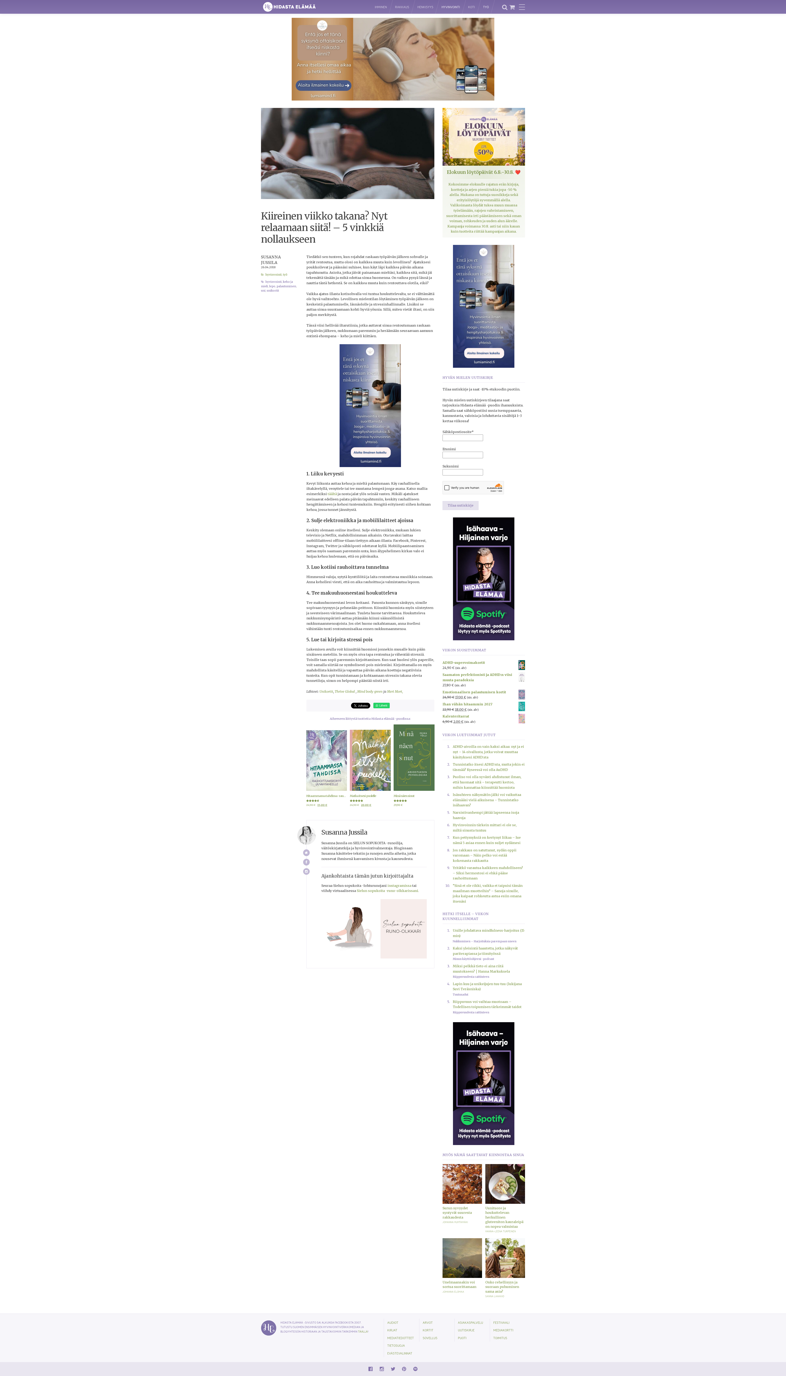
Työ (486, 7)
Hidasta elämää (313, 7)
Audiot (392, 1322)
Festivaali (501, 1322)
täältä (332, 494)
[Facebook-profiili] (306, 862)
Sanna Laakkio (494, 1296)
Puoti (462, 1338)
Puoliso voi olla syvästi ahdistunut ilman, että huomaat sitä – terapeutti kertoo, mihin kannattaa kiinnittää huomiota (487, 782)
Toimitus (500, 1338)
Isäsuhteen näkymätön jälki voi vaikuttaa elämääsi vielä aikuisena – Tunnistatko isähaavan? (487, 800)
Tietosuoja (396, 1345)
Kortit (428, 1330)
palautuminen (286, 286)
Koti (471, 7)
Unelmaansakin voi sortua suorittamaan (459, 1284)
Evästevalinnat (399, 1353)
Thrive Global (345, 691)
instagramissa (399, 886)
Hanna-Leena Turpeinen (500, 1231)
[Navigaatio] (522, 7)
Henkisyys (425, 7)
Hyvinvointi (451, 7)
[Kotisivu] (306, 852)
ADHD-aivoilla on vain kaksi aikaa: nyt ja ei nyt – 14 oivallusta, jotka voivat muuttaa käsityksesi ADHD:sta (488, 752)
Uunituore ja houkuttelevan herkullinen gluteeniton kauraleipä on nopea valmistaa (504, 1217)
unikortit (273, 290)
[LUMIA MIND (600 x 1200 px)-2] (370, 405)
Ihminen (381, 7)
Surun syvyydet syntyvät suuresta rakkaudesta (457, 1212)
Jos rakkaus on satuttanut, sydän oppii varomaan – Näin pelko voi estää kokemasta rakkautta (484, 855)
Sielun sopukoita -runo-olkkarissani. (388, 891)
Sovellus (430, 1338)
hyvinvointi (273, 282)
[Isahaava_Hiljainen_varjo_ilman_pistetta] (483, 578)
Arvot (428, 1322)
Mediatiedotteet (400, 1338)
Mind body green (370, 691)
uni (263, 290)
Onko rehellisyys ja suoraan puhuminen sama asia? (502, 1286)
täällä (363, 1331)
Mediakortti (503, 1330)
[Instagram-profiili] (306, 871)
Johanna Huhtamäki (455, 1222)
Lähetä (382, 705)
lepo (272, 286)
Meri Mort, (395, 691)
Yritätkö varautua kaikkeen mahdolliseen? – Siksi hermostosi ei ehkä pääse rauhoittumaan (488, 873)
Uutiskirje (466, 1330)
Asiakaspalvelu (470, 1322)
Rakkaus (402, 7)
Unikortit (326, 691)
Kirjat (392, 1330)
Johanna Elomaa (453, 1291)
